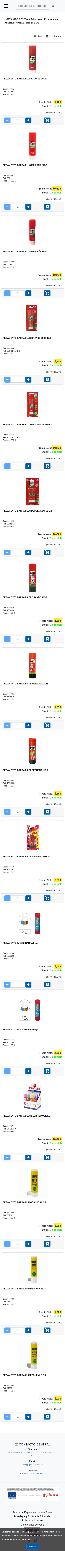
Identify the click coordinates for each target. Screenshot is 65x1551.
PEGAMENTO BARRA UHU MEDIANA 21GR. (25, 1288)
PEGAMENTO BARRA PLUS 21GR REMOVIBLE (26, 1116)
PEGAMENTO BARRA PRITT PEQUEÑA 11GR (25, 770)
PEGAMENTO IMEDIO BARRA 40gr (20, 1029)
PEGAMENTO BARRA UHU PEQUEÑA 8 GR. (25, 1375)
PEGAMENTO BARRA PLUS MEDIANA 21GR (25, 165)
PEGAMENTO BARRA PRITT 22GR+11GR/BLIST (27, 856)
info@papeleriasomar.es (32, 1464)
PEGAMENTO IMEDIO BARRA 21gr (20, 943)
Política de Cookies (32, 1520)
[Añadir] (47, 120)
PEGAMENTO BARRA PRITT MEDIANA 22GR (25, 683)
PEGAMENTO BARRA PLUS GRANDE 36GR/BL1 (27, 338)
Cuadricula (54, 36)
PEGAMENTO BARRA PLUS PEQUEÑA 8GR (24, 251)
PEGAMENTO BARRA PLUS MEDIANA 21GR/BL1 (27, 424)
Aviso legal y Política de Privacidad (32, 1516)
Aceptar (32, 1546)
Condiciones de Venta (32, 1524)
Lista (39, 36)
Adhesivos (10, 23)
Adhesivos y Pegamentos (44, 19)
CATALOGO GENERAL (17, 19)
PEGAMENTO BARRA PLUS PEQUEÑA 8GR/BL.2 (27, 511)
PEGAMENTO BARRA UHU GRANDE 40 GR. (25, 1202)
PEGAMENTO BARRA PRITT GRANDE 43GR (25, 597)
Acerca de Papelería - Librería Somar (32, 1512)
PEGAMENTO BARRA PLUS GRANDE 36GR (25, 78)
